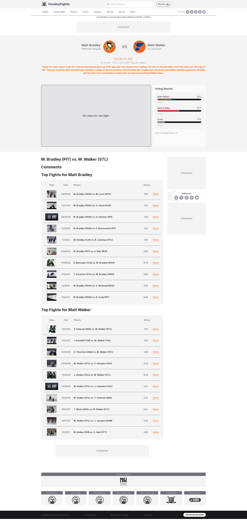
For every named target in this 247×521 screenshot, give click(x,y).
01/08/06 (65, 262)
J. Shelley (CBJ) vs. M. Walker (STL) (92, 375)
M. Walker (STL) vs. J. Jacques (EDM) (93, 420)
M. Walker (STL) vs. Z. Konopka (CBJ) (93, 363)
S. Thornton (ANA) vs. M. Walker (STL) (93, 352)
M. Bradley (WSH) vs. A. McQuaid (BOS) (93, 285)
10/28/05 (66, 398)
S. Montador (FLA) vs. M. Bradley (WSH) (93, 262)
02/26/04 (65, 386)
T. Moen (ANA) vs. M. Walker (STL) (91, 409)
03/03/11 (66, 274)
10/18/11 (66, 432)
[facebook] (191, 12)
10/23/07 (66, 409)
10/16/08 (66, 228)
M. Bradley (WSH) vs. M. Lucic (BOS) (92, 194)
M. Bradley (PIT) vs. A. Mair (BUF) (90, 251)
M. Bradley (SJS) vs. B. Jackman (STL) (93, 240)
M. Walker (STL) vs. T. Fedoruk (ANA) (93, 398)
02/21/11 (66, 297)
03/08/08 (65, 194)
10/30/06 (66, 352)
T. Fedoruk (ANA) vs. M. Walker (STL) (93, 329)
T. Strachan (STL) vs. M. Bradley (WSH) (93, 274)
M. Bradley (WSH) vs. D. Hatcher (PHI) (92, 217)
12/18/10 (66, 285)
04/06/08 (66, 363)
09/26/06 (65, 217)
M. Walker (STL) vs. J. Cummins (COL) (93, 386)
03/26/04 (65, 251)
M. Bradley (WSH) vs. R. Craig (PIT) (91, 297)
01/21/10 (66, 340)
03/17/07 (66, 420)
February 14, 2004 (123, 58)
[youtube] (204, 12)
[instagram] (196, 12)
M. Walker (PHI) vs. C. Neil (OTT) (90, 432)
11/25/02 (66, 240)
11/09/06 (66, 375)
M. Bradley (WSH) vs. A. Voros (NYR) (92, 205)
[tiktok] (200, 12)
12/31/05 (66, 329)
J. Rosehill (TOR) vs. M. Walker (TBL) (92, 340)
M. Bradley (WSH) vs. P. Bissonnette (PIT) (94, 228)
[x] (187, 12)
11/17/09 (66, 205)
